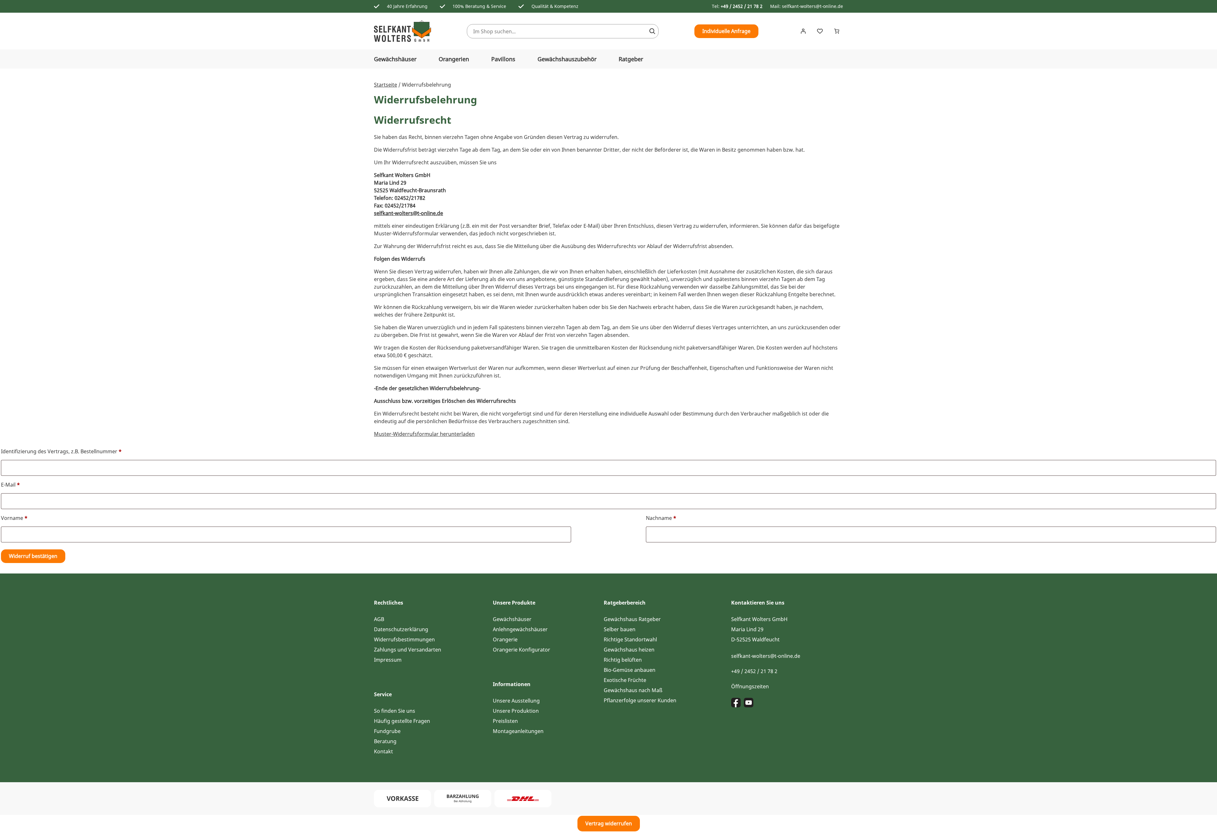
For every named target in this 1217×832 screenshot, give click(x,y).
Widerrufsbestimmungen (404, 639)
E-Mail (10, 484)
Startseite (385, 84)
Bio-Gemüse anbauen (629, 669)
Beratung (385, 741)
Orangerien (454, 59)
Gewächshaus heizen (629, 649)
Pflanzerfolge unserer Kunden (640, 700)
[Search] (652, 31)
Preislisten (505, 720)
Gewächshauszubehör (567, 59)
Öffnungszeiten (750, 686)
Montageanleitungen (518, 731)
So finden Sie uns (394, 710)
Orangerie (505, 639)
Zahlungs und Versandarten (407, 649)
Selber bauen (619, 629)
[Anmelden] (803, 31)
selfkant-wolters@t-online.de (812, 6)
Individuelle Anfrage (726, 31)
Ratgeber (631, 59)
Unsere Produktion (516, 710)
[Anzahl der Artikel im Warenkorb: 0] (836, 31)
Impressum (388, 659)
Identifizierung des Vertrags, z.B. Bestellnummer (61, 451)
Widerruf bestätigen (33, 556)
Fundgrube (387, 731)
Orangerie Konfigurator (521, 649)
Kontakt (383, 751)
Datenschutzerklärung (401, 629)
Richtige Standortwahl (630, 639)
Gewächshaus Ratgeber (632, 619)
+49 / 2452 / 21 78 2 (742, 6)
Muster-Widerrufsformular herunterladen (424, 433)
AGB (379, 619)
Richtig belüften (623, 659)
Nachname (661, 517)
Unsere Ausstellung (516, 700)
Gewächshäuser (395, 59)
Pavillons (503, 59)
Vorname (14, 517)
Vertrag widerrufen (608, 823)
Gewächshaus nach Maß (633, 690)
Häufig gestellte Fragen (402, 720)
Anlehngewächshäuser (520, 629)
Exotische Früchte (625, 680)
